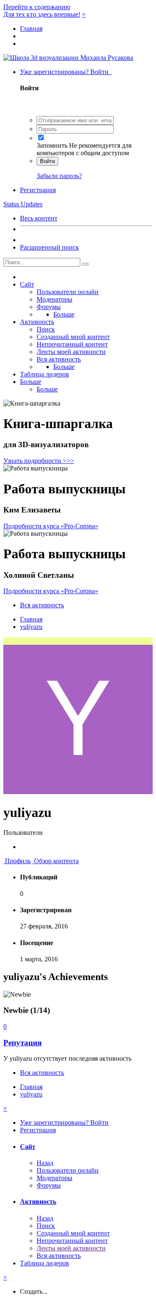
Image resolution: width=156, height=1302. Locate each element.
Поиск (46, 329)
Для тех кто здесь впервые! (41, 14)
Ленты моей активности (71, 351)
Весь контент (38, 218)
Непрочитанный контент (72, 344)
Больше (63, 314)
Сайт (27, 284)
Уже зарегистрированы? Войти (66, 71)
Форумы (49, 306)
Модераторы (54, 299)
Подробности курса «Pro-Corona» (50, 526)
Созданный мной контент (73, 336)
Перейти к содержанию (36, 6)
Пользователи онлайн (68, 291)
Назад (45, 1162)
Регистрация (38, 189)
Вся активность (59, 359)
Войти (47, 161)
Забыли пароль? (59, 175)
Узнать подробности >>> (38, 460)
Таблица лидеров (44, 374)
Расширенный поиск (49, 247)
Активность (37, 321)
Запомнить (52, 145)
